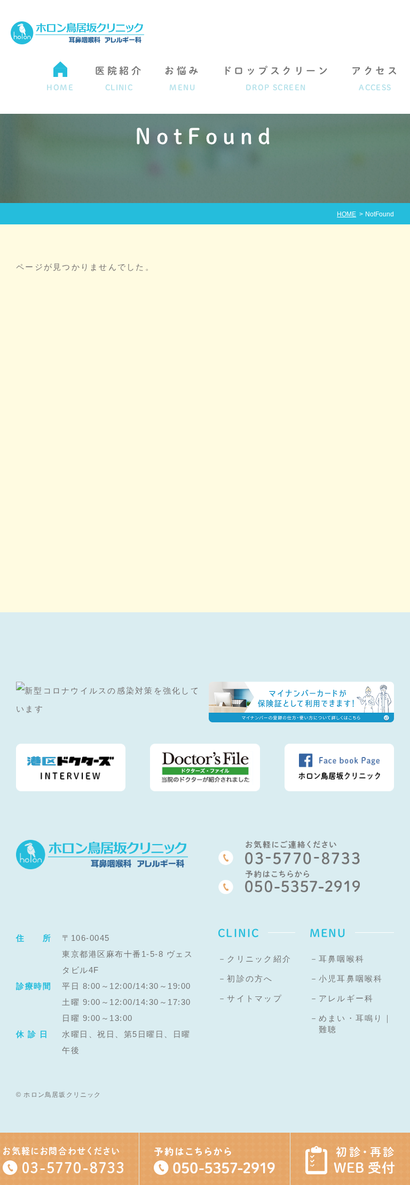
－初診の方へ (245, 978)
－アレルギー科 (342, 998)
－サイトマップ (250, 998)
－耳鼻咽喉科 (337, 958)
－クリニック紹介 (254, 958)
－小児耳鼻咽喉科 (346, 978)
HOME (346, 214)
